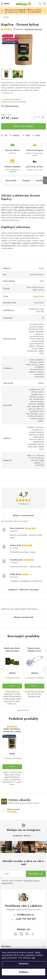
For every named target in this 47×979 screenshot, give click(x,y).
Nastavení (23, 963)
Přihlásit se (36, 874)
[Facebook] (15, 933)
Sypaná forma (38, 296)
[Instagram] (21, 933)
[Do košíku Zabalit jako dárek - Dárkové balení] (12, 686)
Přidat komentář (23, 617)
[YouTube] (27, 933)
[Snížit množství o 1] (34, 117)
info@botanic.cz (25, 914)
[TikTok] (32, 933)
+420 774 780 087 (26, 918)
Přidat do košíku (23, 126)
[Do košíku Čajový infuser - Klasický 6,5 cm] (34, 686)
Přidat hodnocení (23, 515)
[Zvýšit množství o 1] (42, 117)
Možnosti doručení (12, 106)
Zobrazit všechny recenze (23, 589)
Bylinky (41, 268)
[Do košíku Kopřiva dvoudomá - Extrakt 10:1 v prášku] (12, 766)
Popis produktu (11, 180)
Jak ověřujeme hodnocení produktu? (15, 521)
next (45, 670)
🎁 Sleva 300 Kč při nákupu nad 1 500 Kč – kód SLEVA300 (23, 11)
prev (2, 670)
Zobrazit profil (22, 836)
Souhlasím (23, 972)
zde (33, 957)
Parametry (26, 180)
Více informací (7, 93)
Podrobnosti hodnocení (33, 29)
